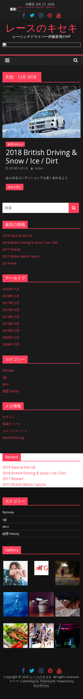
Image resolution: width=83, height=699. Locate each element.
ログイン (8, 417)
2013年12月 (10, 323)
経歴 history (15, 144)
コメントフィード (14, 431)
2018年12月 (10, 296)
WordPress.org (13, 437)
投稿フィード (11, 424)
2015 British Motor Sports (36, 9)
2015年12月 (10, 310)
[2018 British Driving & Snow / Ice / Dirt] (41, 88)
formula (8, 370)
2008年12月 (10, 344)
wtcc (5, 384)
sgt (4, 377)
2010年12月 (10, 330)
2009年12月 (10, 337)
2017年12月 (10, 303)
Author (39, 168)
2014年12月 (10, 317)
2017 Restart (11, 249)
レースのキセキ (41, 28)
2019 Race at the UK (17, 235)
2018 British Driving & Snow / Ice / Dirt (41, 156)
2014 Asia (9, 263)
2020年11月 (10, 289)
